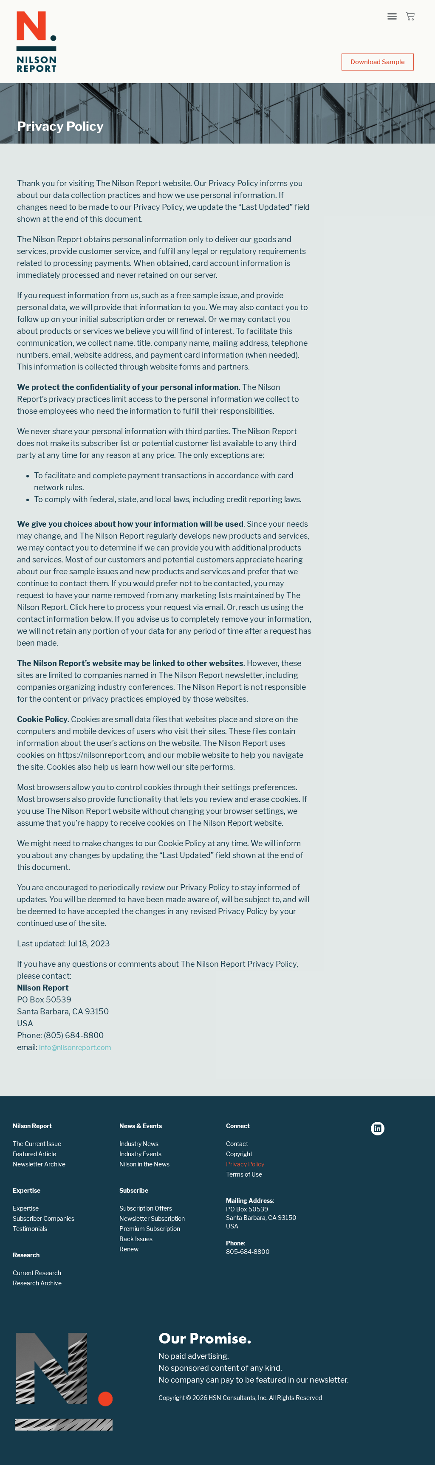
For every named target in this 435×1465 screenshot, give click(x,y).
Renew (128, 1249)
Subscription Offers (145, 1208)
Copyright (239, 1153)
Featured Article (34, 1153)
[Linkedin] (377, 1128)
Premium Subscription (149, 1228)
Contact (237, 1143)
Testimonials (30, 1228)
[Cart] (410, 16)
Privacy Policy (245, 1164)
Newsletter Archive (39, 1164)
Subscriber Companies (43, 1218)
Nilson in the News (144, 1164)
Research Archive (37, 1283)
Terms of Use (244, 1174)
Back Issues (136, 1238)
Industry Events (140, 1153)
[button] (392, 16)
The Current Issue (37, 1143)
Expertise (26, 1208)
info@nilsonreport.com (75, 1048)
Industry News (138, 1143)
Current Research (37, 1272)
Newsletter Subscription (152, 1218)
